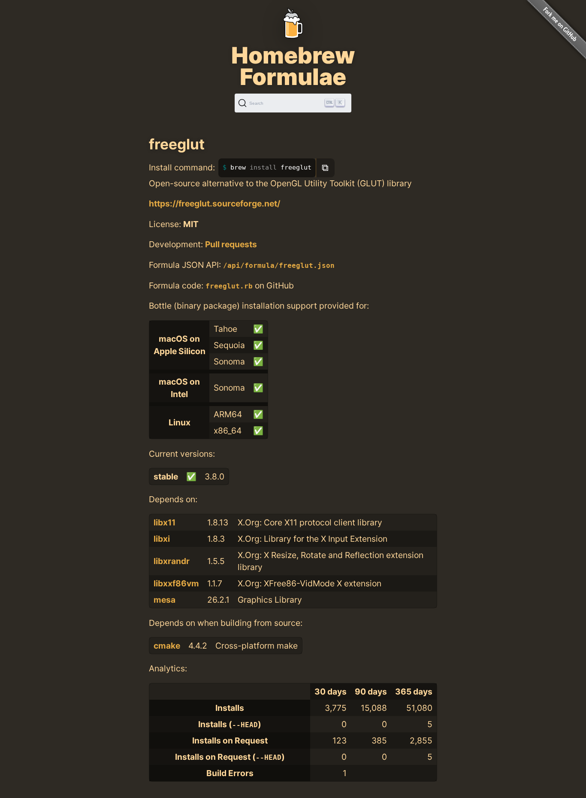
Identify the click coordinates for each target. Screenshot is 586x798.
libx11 (164, 522)
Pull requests (231, 244)
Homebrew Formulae (293, 66)
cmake (167, 645)
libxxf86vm (176, 583)
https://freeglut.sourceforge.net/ (214, 203)
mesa (164, 600)
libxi (162, 539)
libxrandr (172, 561)
